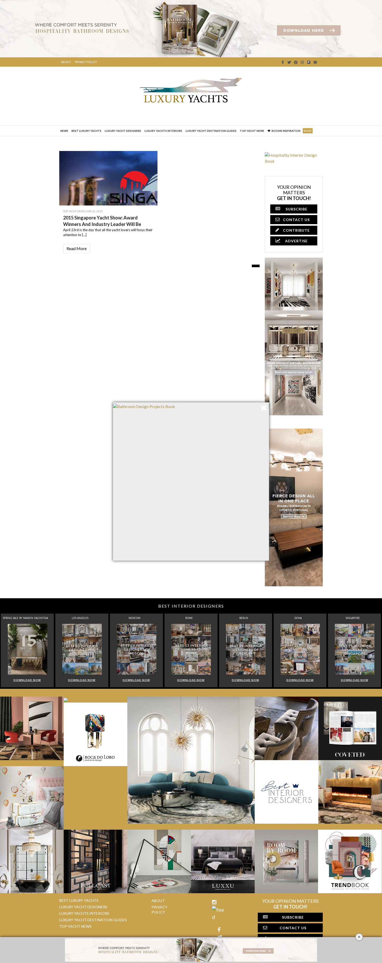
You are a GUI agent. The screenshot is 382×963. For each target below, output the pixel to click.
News (64, 130)
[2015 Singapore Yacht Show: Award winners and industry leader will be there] (150, 194)
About (66, 62)
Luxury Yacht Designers (123, 130)
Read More (77, 248)
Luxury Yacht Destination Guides (211, 130)
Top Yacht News (252, 130)
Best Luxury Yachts (86, 130)
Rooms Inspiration (286, 130)
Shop (308, 130)
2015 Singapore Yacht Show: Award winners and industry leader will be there (102, 224)
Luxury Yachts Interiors (163, 130)
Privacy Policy (86, 62)
